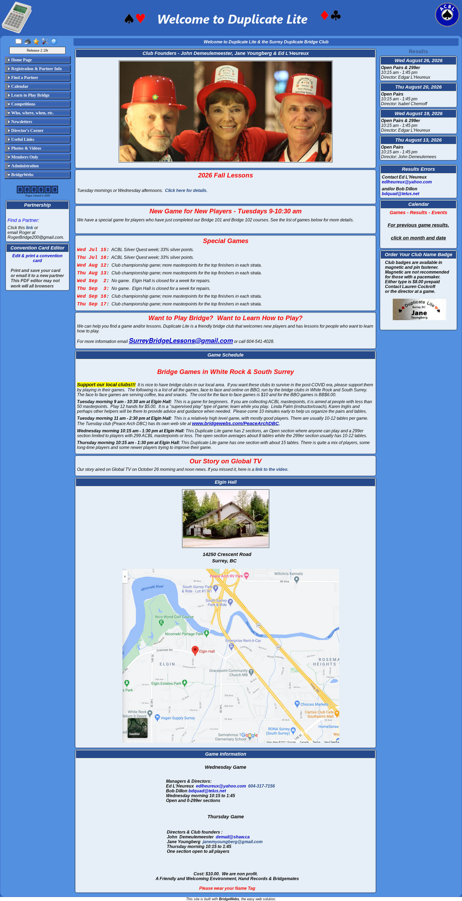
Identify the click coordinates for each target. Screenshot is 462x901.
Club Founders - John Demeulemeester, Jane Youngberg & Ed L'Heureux (226, 53)
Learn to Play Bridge (29, 95)
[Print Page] (28, 41)
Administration (24, 166)
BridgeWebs (21, 174)
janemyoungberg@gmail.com (233, 841)
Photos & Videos (25, 148)
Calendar (19, 86)
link (29, 227)
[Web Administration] (46, 41)
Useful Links (22, 139)
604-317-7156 (261, 786)
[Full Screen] (20, 41)
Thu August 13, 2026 (418, 140)
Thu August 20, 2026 (418, 87)
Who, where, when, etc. (32, 113)
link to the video (271, 469)
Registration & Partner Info (36, 68)
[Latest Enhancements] (37, 41)
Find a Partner (24, 77)
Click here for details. (186, 190)
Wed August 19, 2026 (418, 113)
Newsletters (21, 121)
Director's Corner (27, 130)
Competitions (22, 104)
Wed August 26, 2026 (418, 60)
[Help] (55, 41)
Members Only (24, 157)
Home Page (21, 60)
